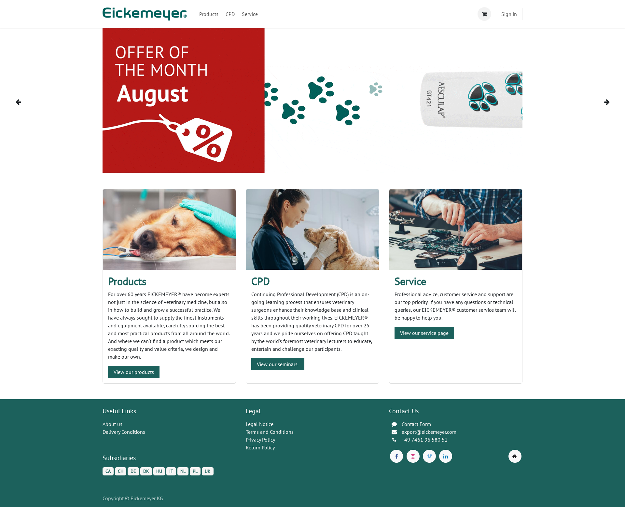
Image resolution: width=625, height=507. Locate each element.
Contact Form (416, 424)
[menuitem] (209, 14)
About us (112, 424)
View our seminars (278, 364)
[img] (33, 102)
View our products (134, 372)
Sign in (509, 14)
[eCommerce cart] (484, 14)
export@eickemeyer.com (429, 432)
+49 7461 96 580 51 (425, 439)
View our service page (424, 333)
